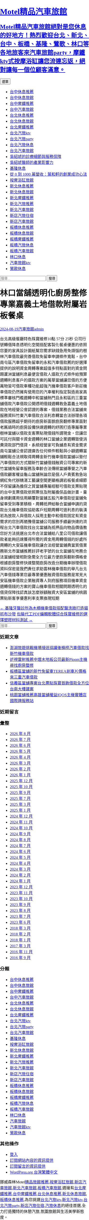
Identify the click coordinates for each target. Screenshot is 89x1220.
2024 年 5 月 (20, 857)
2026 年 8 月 (20, 734)
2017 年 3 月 (20, 946)
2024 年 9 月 (20, 834)
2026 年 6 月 (20, 745)
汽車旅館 (26, 329)
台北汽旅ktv (20, 133)
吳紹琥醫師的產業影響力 (31, 162)
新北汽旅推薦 (22, 204)
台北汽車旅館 (22, 151)
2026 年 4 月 (20, 757)
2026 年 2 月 (20, 769)
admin (39, 329)
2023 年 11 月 (21, 893)
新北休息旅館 (22, 192)
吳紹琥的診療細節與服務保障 (35, 157)
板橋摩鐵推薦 (22, 239)
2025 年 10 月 (21, 787)
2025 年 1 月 (20, 810)
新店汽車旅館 (22, 221)
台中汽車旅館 (22, 109)
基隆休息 (18, 168)
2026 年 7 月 (20, 740)
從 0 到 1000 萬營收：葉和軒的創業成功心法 (48, 174)
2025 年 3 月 (20, 804)
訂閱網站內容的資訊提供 (31, 1160)
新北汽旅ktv (72, 1200)
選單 (5, 82)
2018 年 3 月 (20, 928)
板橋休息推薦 (22, 227)
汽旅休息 (53, 1206)
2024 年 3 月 (20, 869)
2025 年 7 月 (20, 798)
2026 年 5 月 (20, 751)
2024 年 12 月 (21, 816)
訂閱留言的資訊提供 (27, 1166)
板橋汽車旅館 (22, 251)
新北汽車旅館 (22, 210)
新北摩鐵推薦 (22, 198)
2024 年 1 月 (20, 881)
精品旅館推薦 (37, 1182)
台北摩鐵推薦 (22, 127)
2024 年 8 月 (20, 840)
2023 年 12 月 (21, 887)
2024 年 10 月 (21, 828)
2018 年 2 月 (20, 934)
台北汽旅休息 (22, 145)
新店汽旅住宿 (22, 215)
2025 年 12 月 (21, 781)
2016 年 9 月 (20, 958)
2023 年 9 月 (20, 905)
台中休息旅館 (22, 98)
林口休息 (18, 257)
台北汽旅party (22, 139)
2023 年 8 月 (20, 910)
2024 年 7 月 (20, 846)
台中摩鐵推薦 (22, 103)
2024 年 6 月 (20, 852)
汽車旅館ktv (20, 263)
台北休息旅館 (22, 121)
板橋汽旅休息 (22, 245)
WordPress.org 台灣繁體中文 (34, 1172)
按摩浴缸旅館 (22, 180)
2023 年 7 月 (20, 916)
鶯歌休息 (18, 269)
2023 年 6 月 (20, 922)
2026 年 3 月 (20, 763)
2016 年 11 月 (21, 952)
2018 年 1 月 (20, 940)
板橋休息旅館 (22, 233)
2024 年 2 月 (20, 875)
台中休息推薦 (22, 92)
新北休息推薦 (22, 186)
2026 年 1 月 (20, 775)
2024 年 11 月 (21, 822)
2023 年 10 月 (21, 899)
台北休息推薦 (22, 115)
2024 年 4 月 (20, 863)
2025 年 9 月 (20, 793)
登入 (14, 1154)
